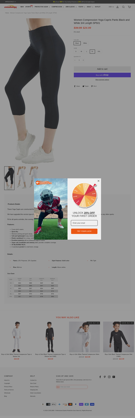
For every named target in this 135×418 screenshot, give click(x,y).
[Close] (98, 180)
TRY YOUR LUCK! (84, 231)
